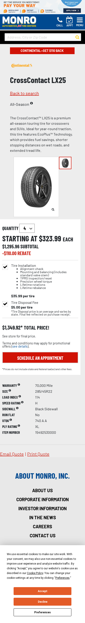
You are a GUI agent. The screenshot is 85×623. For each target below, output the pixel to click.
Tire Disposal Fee (24, 302)
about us (42, 490)
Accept (42, 591)
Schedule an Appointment (40, 358)
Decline (42, 601)
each (68, 239)
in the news (42, 517)
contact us (43, 535)
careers (42, 526)
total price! (36, 327)
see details (20, 346)
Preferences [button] (62, 577)
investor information (42, 508)
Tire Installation (39, 277)
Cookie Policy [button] (35, 573)
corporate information (42, 499)
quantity (10, 228)
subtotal (29, 246)
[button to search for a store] (77, 37)
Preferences (42, 612)
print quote (38, 454)
